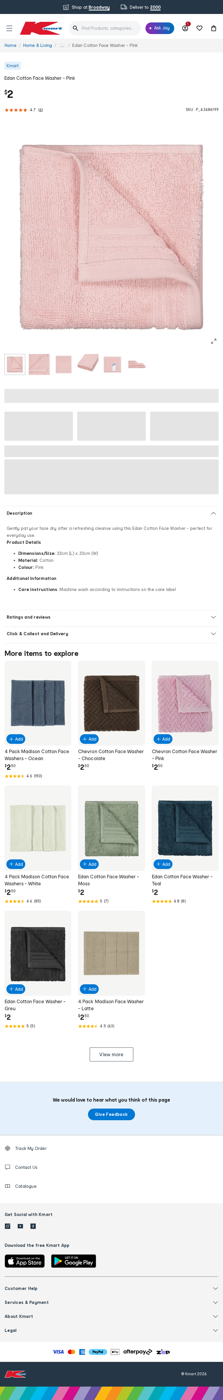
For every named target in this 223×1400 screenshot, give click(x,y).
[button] (9, 28)
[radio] (14, 364)
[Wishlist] (199, 28)
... (62, 45)
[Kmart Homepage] (40, 28)
